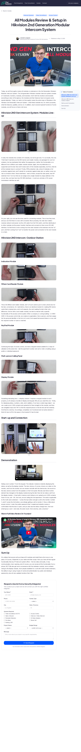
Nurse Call (33, 620)
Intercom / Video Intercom (38, 616)
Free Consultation (30, 3)
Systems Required (9, 611)
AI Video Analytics (35, 618)
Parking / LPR (9, 622)
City (5, 605)
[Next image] (53, 136)
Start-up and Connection (67, 103)
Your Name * (7, 592)
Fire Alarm (8, 620)
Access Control (35, 613)
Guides (38, 3)
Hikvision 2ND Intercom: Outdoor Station (67, 99)
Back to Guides (7, 11)
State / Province (33, 605)
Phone (5, 598)
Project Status (8, 625)
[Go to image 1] (28, 150)
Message (6, 631)
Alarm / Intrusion (10, 616)
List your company (73, 3)
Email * (31, 592)
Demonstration (65, 105)
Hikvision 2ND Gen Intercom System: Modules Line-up (69, 95)
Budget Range (33, 625)
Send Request (29, 643)
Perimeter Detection (11, 618)
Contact (44, 3)
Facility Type (32, 598)
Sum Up (63, 108)
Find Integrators (18, 3)
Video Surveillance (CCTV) (13, 613)
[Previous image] (3, 136)
